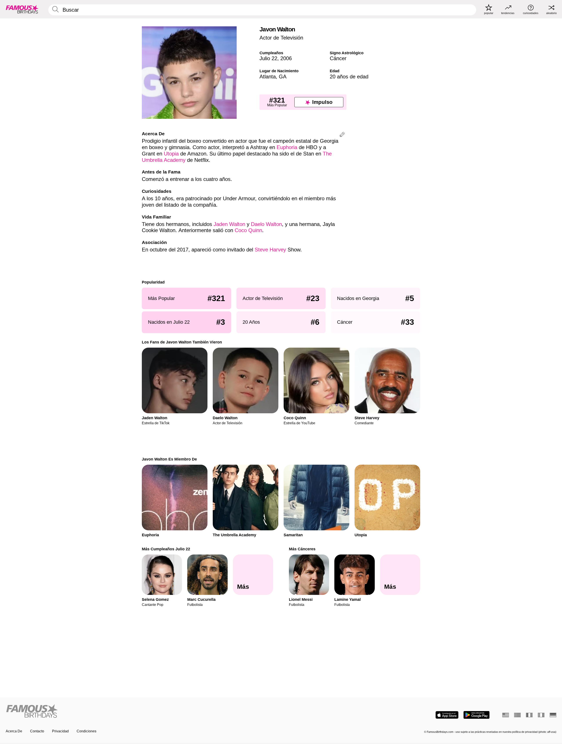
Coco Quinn (248, 230)
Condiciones (86, 731)
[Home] (142, 711)
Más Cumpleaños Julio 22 (166, 549)
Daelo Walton (266, 224)
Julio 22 (268, 58)
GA (282, 76)
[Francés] (529, 715)
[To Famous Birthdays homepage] (22, 9)
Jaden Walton (229, 224)
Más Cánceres (302, 549)
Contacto (37, 731)
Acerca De (14, 731)
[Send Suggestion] (342, 135)
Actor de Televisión (281, 38)
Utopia (171, 154)
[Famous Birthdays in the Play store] (476, 715)
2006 (286, 58)
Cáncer (338, 58)
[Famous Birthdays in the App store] (447, 715)
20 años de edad (349, 76)
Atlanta (267, 76)
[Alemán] (553, 715)
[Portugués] (517, 715)
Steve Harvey (270, 250)
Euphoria (287, 147)
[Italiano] (541, 715)
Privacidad (60, 731)
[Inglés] (505, 715)
